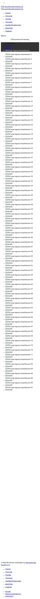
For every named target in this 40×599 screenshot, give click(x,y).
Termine (8, 22)
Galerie (8, 31)
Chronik (8, 16)
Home (8, 13)
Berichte (9, 28)
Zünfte (8, 19)
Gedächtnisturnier (13, 25)
